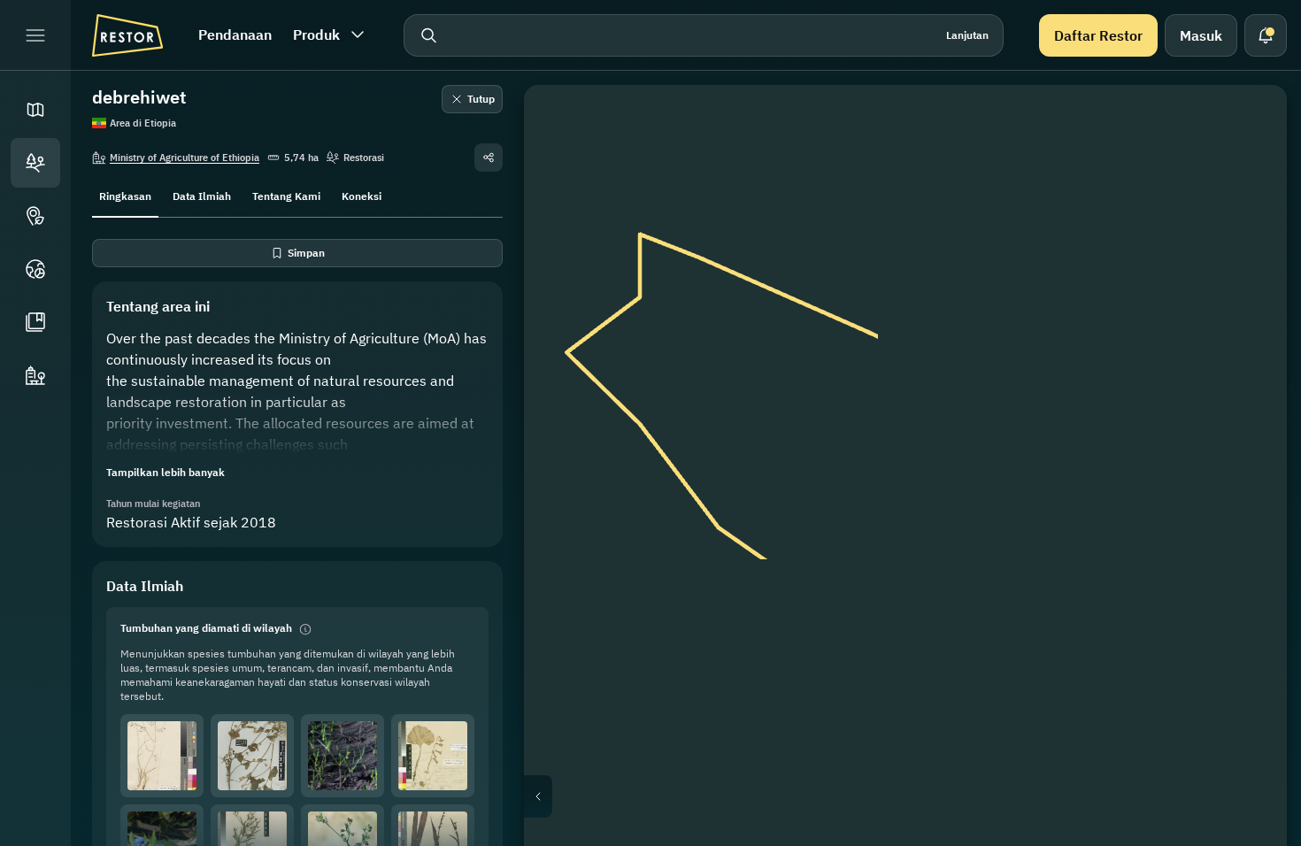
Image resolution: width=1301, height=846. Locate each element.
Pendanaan (235, 34)
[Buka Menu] (35, 35)
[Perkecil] (1248, 371)
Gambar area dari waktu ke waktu (920, 796)
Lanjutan (967, 35)
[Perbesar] (1248, 336)
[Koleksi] (35, 322)
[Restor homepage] (127, 35)
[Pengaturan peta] (1248, 209)
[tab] (125, 195)
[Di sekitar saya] (1248, 293)
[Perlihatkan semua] (1248, 251)
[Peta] (35, 110)
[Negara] (35, 269)
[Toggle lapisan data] (1248, 166)
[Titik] (35, 216)
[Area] (35, 163)
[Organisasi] (35, 375)
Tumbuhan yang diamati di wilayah (206, 627)
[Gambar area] (1248, 124)
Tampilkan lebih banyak (165, 472)
